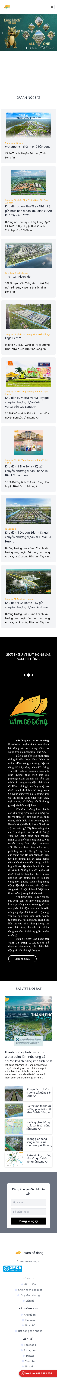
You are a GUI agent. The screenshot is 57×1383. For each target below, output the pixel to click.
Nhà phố (30, 1325)
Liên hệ (30, 1300)
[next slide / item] (55, 32)
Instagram (30, 1350)
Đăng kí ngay (28, 1221)
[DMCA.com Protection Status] (28, 1269)
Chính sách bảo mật (30, 1290)
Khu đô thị (30, 1314)
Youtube (30, 1361)
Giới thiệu (30, 1284)
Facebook (30, 1345)
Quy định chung (30, 1295)
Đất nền (30, 1320)
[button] (26, 48)
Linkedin (30, 1366)
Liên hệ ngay (22, 959)
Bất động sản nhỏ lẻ (30, 1331)
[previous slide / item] (2, 32)
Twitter (30, 1355)
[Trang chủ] (6, 7)
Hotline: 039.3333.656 (38, 1373)
